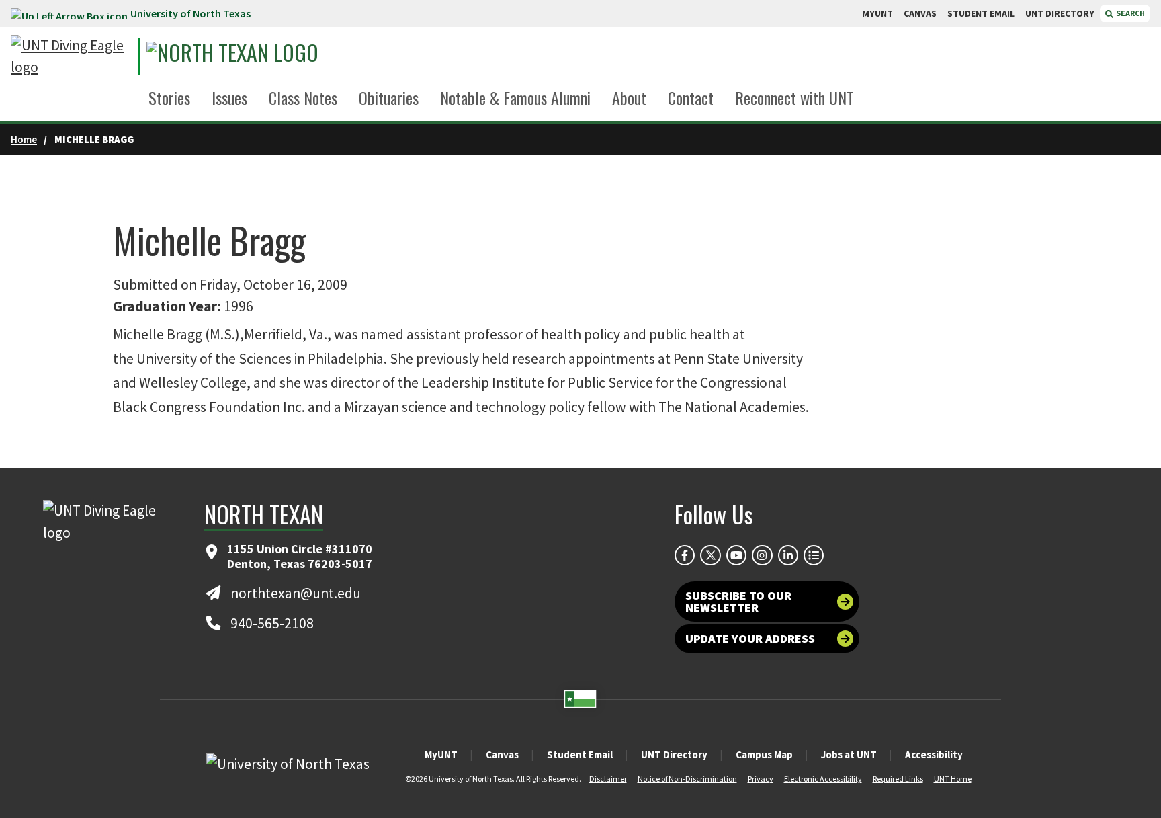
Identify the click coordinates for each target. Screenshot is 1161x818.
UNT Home (953, 779)
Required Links (898, 779)
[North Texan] (269, 57)
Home (24, 139)
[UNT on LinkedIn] (788, 555)
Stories (169, 97)
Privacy (760, 779)
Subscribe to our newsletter (738, 601)
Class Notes (303, 97)
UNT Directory (674, 754)
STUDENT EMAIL (981, 13)
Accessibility (934, 754)
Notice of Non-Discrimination (687, 779)
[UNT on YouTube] (736, 555)
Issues (229, 97)
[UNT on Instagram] (762, 555)
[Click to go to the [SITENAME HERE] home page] (71, 57)
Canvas (502, 754)
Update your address (750, 638)
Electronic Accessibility (823, 779)
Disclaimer (608, 779)
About (629, 97)
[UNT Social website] (814, 555)
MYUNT (877, 13)
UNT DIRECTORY (1059, 13)
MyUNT (441, 754)
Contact (691, 97)
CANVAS (920, 13)
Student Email (580, 754)
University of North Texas (190, 13)
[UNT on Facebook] (685, 555)
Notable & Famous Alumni (515, 97)
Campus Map (764, 754)
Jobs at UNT (849, 754)
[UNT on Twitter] (710, 555)
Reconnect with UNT (794, 97)
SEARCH (1130, 13)
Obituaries (389, 97)
